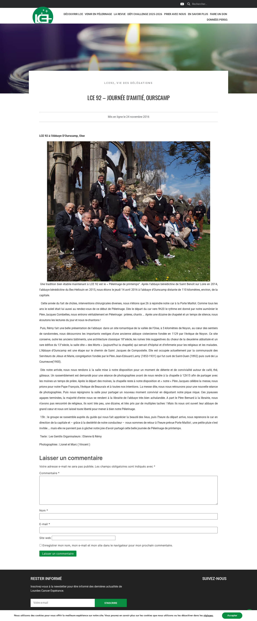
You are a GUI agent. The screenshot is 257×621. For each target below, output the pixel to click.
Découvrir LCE (73, 14)
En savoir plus (198, 14)
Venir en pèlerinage (98, 14)
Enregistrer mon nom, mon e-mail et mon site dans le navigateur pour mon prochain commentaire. (107, 545)
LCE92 (109, 83)
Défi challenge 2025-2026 (144, 14)
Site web (45, 537)
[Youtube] (182, 4)
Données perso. (217, 19)
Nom (43, 510)
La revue (120, 14)
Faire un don (218, 14)
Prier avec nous (175, 14)
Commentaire (49, 473)
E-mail (44, 524)
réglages (208, 615)
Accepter (232, 615)
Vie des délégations (135, 83)
